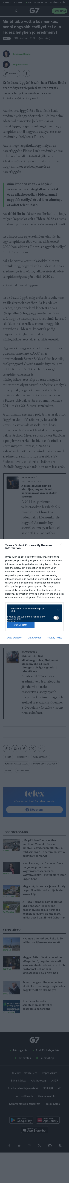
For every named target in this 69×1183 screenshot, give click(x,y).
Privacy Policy (54, 637)
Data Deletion (14, 637)
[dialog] (34, 591)
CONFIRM (20, 625)
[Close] (62, 545)
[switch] (56, 618)
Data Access (34, 637)
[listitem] (33, 609)
